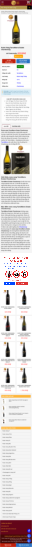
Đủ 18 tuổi (9, 284)
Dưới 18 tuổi (22, 284)
